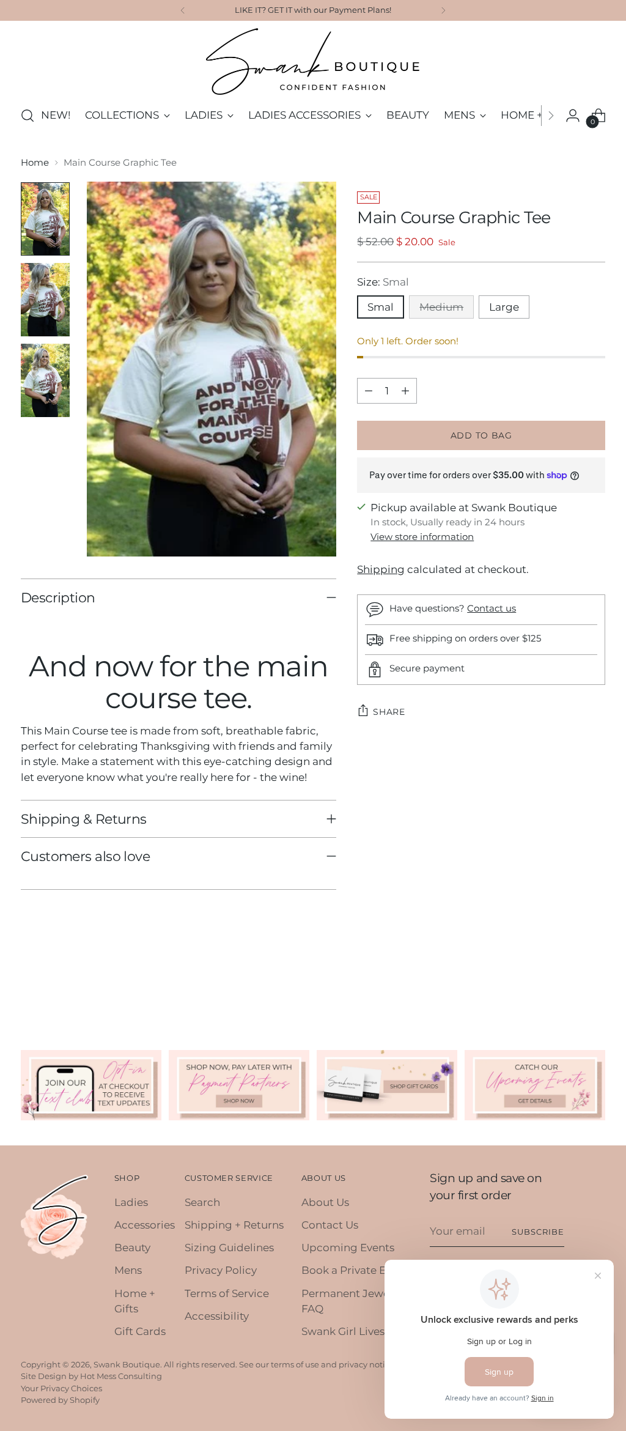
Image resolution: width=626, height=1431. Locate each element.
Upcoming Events (347, 1247)
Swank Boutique (127, 1364)
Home (35, 162)
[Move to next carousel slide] (594, 983)
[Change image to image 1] (45, 219)
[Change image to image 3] (45, 380)
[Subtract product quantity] (369, 391)
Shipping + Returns (234, 1225)
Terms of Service (227, 1293)
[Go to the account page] (573, 115)
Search (202, 1202)
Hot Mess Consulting (121, 1376)
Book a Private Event (354, 1270)
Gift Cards (140, 1331)
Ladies (131, 1202)
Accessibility (217, 1316)
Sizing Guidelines (229, 1247)
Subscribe (538, 1232)
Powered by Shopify (60, 1400)
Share (389, 712)
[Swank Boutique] (313, 61)
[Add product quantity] (405, 391)
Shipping (381, 569)
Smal (380, 307)
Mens (128, 1270)
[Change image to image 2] (45, 299)
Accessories (144, 1225)
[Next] (443, 10)
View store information (422, 536)
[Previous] (182, 10)
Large (504, 307)
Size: (383, 282)
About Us (325, 1202)
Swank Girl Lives (343, 1331)
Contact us (491, 608)
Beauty (132, 1247)
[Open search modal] (27, 115)
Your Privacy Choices (61, 1388)
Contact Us (329, 1225)
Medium (441, 307)
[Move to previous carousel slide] (566, 984)
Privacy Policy (221, 1270)
